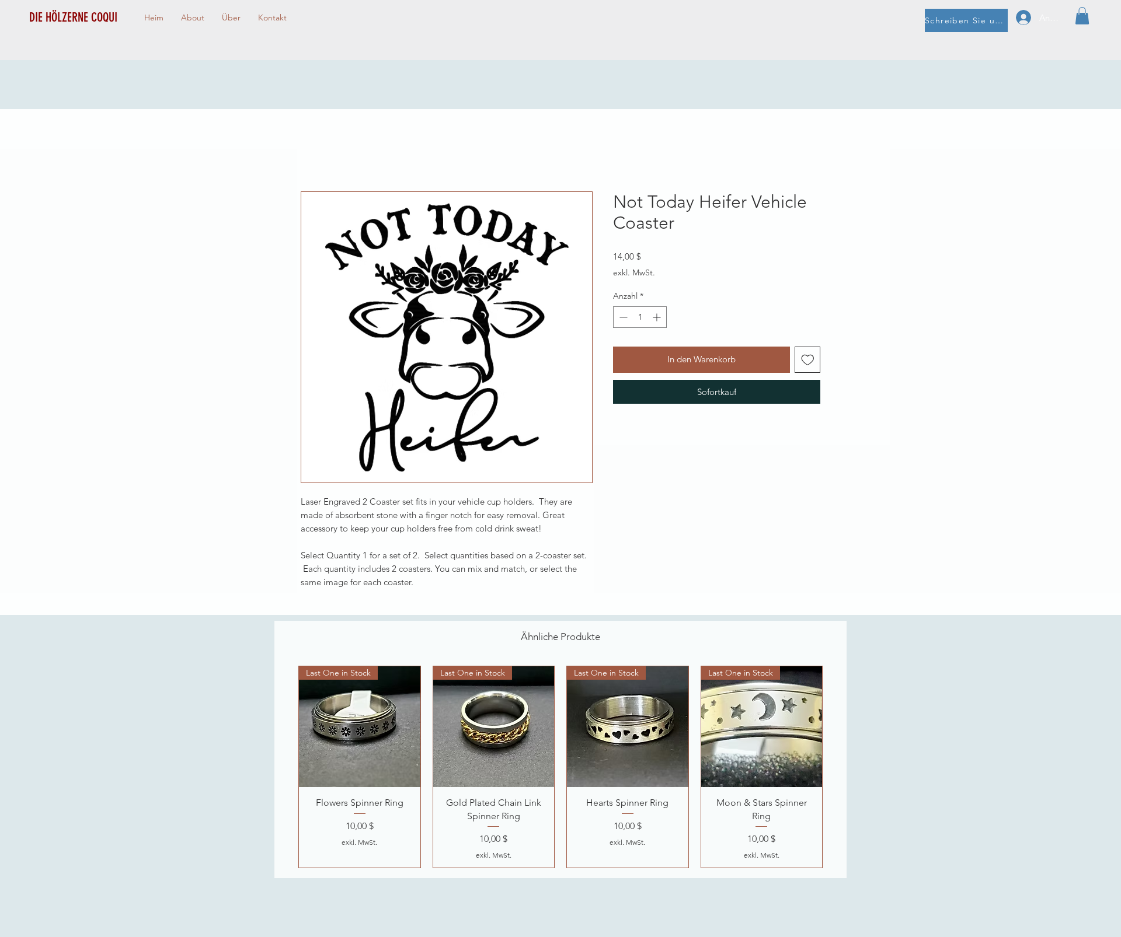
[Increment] (657, 317)
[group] (560, 767)
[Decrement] (622, 317)
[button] (1082, 16)
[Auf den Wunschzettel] (808, 360)
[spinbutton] (639, 317)
